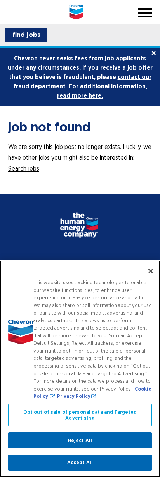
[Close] (150, 271)
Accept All (80, 462)
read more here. (80, 95)
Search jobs (23, 168)
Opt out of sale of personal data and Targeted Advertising (80, 415)
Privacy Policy (73, 396)
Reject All (80, 440)
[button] (26, 35)
